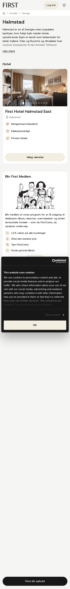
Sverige (26, 13)
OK (35, 325)
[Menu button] (64, 5)
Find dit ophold (35, 581)
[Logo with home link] (10, 5)
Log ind (51, 5)
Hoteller (13, 13)
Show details (52, 314)
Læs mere (9, 51)
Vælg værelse (35, 157)
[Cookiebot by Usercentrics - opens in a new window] (52, 261)
